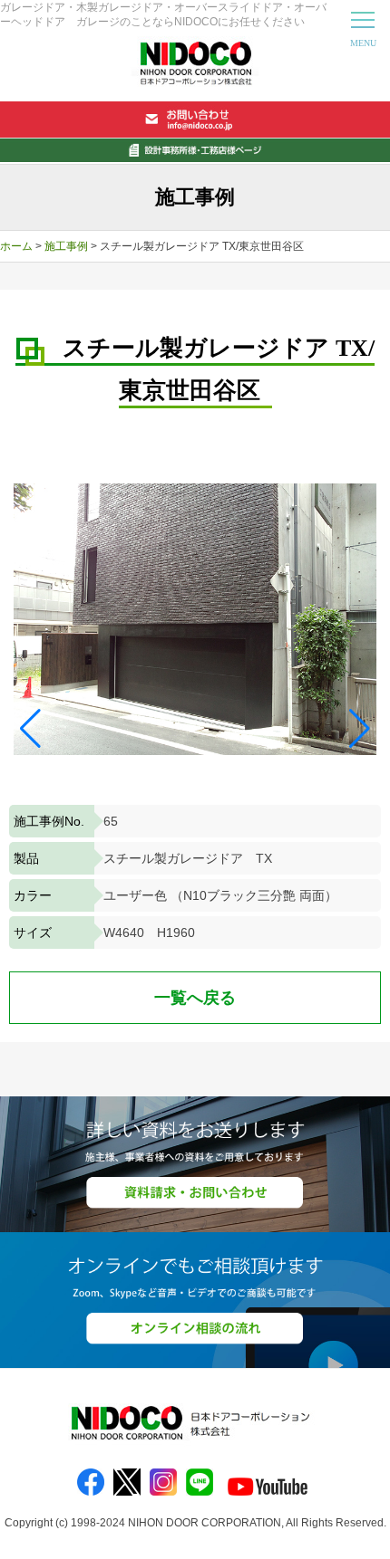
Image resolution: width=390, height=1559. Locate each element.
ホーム (16, 246)
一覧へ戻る (195, 998)
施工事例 (66, 246)
